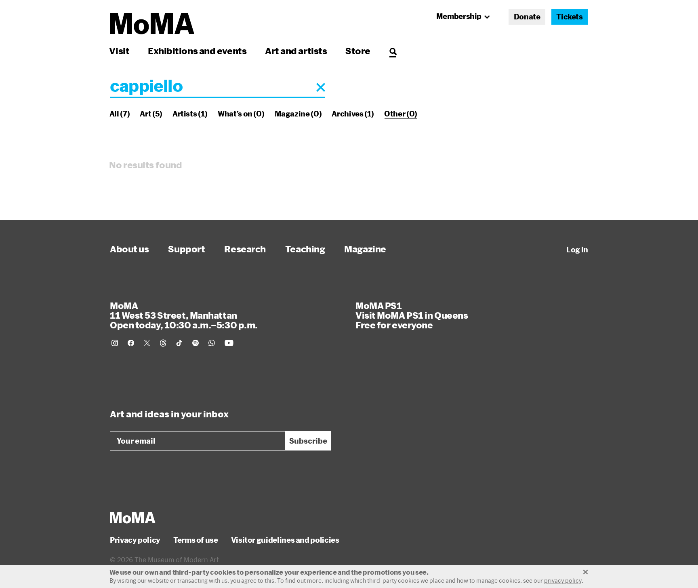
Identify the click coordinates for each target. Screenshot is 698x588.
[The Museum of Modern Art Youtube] (229, 343)
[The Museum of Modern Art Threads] (163, 343)
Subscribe (308, 440)
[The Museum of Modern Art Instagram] (115, 343)
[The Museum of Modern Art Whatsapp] (212, 343)
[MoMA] (133, 518)
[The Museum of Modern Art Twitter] (147, 343)
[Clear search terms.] (320, 87)
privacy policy (563, 580)
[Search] (392, 50)
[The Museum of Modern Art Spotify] (195, 343)
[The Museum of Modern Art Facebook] (131, 343)
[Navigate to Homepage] (152, 24)
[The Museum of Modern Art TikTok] (179, 343)
